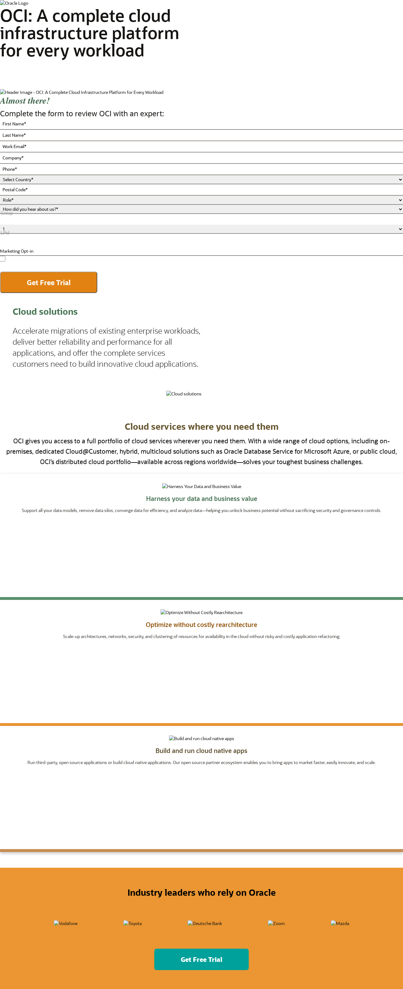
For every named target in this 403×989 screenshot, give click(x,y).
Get (201, 959)
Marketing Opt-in (16, 251)
